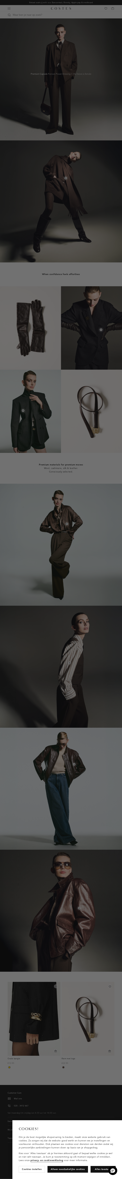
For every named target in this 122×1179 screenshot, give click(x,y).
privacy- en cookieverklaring (46, 1160)
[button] (112, 1170)
